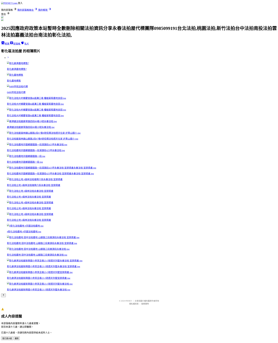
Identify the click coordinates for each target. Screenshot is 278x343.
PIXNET (128, 301)
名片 (26, 44)
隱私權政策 (134, 304)
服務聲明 (145, 304)
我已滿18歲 (7, 338)
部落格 (17, 44)
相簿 (7, 44)
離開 (17, 338)
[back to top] (3, 295)
